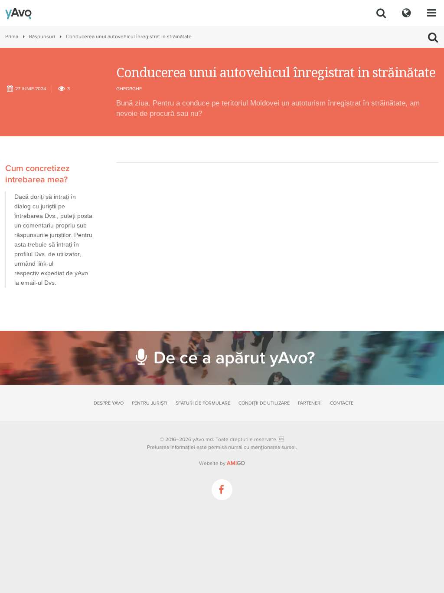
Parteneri (310, 403)
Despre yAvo (109, 403)
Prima (11, 36)
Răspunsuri (42, 36)
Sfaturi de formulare (203, 403)
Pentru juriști (149, 403)
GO (236, 463)
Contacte (341, 403)
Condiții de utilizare (264, 403)
